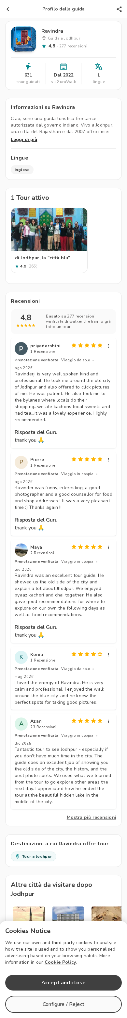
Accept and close (63, 982)
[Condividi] (119, 9)
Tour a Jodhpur (37, 856)
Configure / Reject (63, 1004)
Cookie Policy (60, 962)
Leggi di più (24, 139)
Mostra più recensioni (91, 817)
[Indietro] (7, 9)
